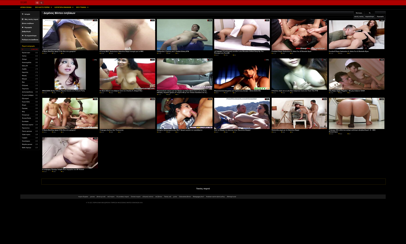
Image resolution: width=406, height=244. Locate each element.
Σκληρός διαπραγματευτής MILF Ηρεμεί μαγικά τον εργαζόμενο (179, 130)
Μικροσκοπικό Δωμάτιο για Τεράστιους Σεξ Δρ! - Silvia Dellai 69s (237, 91)
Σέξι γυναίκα (81, 7)
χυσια (175, 196)
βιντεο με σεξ (101, 196)
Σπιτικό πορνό (135, 196)
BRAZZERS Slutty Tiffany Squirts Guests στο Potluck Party (63, 91)
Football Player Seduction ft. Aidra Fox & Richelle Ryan (291, 51)
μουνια (92, 196)
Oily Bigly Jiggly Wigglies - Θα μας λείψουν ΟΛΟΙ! (347, 91)
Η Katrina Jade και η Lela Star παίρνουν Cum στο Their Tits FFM (295, 91)
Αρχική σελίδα (26, 7)
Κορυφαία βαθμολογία (380, 18)
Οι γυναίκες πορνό (123, 196)
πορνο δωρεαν (83, 196)
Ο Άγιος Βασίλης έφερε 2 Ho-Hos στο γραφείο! (59, 51)
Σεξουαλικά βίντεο (185, 196)
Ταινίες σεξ (167, 196)
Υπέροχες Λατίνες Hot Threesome (111, 130)
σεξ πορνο (110, 196)
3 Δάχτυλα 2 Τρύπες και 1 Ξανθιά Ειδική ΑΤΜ (173, 51)
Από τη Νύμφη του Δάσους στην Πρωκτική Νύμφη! (232, 130)
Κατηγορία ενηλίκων (63, 7)
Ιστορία (27, 14)
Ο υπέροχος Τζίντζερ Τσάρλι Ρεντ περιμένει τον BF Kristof (63, 169)
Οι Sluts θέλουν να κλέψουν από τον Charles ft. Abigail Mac (121, 91)
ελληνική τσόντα (148, 196)
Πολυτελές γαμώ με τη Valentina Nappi (285, 130)
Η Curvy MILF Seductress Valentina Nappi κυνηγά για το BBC (122, 51)
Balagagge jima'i (198, 196)
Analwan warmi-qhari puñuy (215, 196)
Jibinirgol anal (231, 196)
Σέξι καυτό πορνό (42, 7)
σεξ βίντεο (158, 196)
